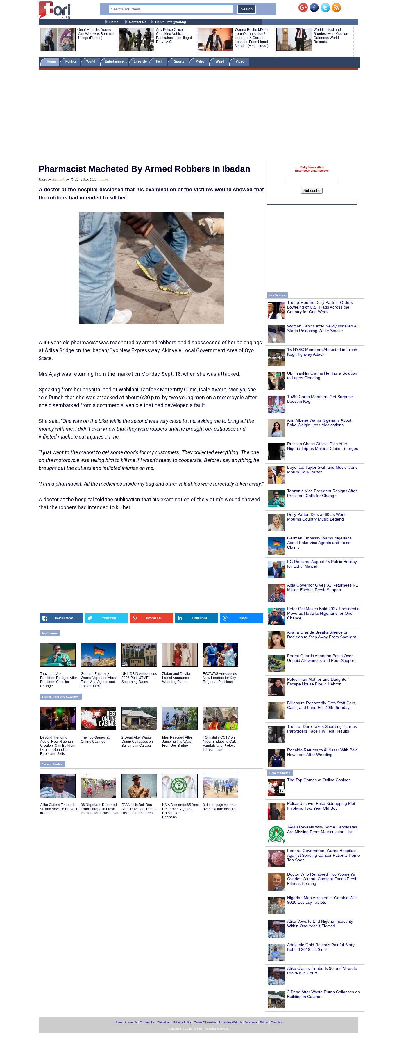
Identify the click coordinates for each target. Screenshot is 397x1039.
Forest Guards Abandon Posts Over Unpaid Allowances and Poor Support (321, 658)
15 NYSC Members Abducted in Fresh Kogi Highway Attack (322, 352)
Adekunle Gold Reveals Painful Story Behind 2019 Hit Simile (321, 947)
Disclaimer (164, 1022)
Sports (180, 61)
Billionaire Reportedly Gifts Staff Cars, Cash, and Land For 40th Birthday (321, 705)
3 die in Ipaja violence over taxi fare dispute (220, 807)
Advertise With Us (230, 1022)
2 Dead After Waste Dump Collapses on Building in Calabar (137, 741)
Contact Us (137, 22)
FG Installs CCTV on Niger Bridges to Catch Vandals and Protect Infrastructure (221, 743)
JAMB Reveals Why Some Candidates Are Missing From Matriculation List (322, 829)
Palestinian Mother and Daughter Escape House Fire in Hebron (317, 681)
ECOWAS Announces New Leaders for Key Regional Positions (220, 678)
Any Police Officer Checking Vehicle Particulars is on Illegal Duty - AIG (174, 36)
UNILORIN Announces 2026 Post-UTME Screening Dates (139, 678)
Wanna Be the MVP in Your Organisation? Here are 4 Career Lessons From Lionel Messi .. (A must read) (252, 38)
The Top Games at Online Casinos (318, 780)
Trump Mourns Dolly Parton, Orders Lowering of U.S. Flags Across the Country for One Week (320, 307)
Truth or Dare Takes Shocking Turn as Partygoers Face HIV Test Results (322, 728)
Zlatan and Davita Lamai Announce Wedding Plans (176, 678)
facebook (251, 1022)
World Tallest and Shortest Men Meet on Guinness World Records (331, 36)
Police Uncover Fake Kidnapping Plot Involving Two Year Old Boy (321, 805)
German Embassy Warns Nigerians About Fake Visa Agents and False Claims (319, 543)
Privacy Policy (182, 1022)
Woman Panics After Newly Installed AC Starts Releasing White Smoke (323, 328)
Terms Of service (205, 1022)
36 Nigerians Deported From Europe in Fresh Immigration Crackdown (99, 809)
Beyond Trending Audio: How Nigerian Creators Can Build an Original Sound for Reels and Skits (57, 745)
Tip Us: (170, 22)
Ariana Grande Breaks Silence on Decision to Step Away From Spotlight (321, 634)
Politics (71, 61)
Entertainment (115, 61)
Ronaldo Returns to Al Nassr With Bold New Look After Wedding (322, 752)
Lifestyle (140, 61)
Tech (159, 61)
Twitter (264, 1022)
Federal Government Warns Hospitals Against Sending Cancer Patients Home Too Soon (323, 855)
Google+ (276, 1022)
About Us (131, 1022)
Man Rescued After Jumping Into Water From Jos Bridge (177, 741)
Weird (220, 61)
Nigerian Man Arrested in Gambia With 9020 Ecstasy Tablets (322, 900)
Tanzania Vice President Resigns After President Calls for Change (322, 493)
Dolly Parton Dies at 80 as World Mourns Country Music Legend (317, 516)
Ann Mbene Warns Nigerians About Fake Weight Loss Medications (319, 422)
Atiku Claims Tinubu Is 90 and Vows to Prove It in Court (58, 809)
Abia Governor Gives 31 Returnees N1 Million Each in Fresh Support (322, 587)
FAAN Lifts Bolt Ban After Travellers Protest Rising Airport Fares (139, 809)
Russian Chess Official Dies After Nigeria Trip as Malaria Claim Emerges (322, 446)
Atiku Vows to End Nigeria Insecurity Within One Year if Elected (320, 923)
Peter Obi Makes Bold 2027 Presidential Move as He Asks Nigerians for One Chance (323, 613)
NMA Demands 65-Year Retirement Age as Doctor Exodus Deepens (180, 811)
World (92, 61)
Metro (200, 61)
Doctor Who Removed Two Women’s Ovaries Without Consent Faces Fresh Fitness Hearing (322, 879)
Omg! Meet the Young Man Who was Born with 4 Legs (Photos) (96, 34)
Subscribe (311, 190)
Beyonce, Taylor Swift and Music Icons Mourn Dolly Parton (322, 469)
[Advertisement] (198, 114)
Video (240, 61)
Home (113, 22)
